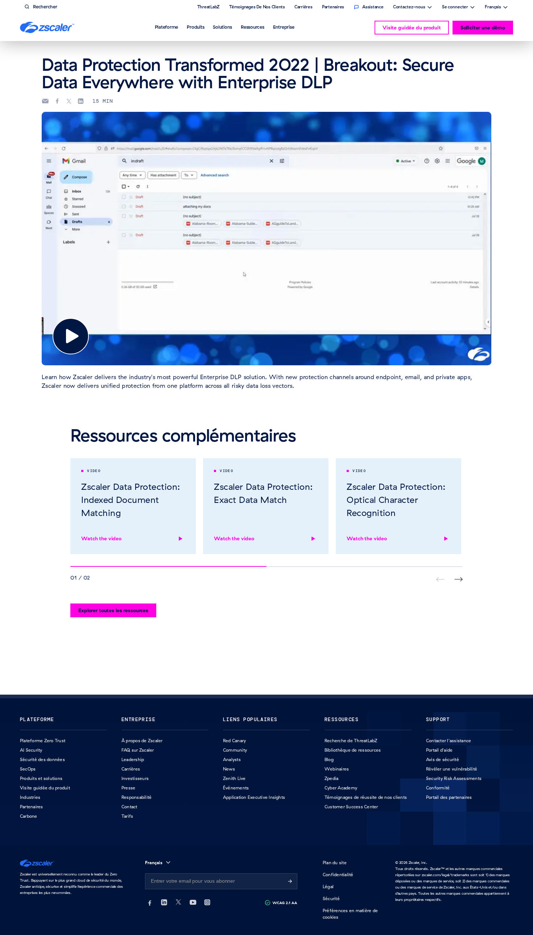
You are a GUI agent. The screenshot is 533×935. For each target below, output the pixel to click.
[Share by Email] (45, 101)
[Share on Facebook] (57, 101)
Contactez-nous (409, 7)
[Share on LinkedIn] (80, 101)
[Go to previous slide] (458, 579)
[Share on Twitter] (69, 101)
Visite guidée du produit (412, 27)
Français (493, 7)
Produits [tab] (195, 27)
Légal (328, 886)
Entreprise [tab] (283, 27)
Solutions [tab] (222, 27)
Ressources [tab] (252, 27)
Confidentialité (338, 874)
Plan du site (335, 862)
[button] (71, 336)
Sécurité (331, 898)
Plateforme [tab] (166, 27)
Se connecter (455, 7)
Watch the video (101, 538)
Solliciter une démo (482, 27)
